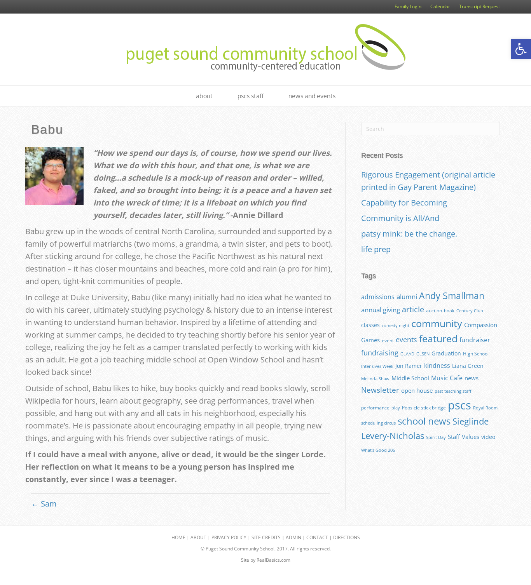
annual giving (380, 309)
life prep (376, 249)
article (413, 309)
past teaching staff (453, 391)
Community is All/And (400, 218)
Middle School (410, 378)
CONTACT (317, 537)
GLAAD (407, 354)
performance (375, 407)
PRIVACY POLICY (228, 537)
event (388, 340)
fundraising (379, 352)
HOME (178, 537)
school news (424, 421)
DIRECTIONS (346, 537)
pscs (459, 405)
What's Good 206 (378, 450)
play (395, 408)
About (204, 96)
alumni (407, 296)
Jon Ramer (408, 365)
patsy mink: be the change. (409, 233)
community (436, 323)
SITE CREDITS (266, 537)
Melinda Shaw (375, 378)
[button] (521, 49)
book (449, 310)
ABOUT (198, 537)
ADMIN (293, 537)
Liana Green (468, 365)
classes (370, 325)
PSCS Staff (251, 96)
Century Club (469, 310)
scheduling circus (378, 423)
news (472, 378)
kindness (437, 365)
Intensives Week (377, 366)
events (406, 339)
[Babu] (54, 175)
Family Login (408, 6)
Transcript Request (479, 6)
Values (470, 436)
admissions (378, 296)
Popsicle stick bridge (424, 407)
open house (417, 390)
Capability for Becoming (404, 202)
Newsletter (380, 390)
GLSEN (423, 354)
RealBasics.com (273, 560)
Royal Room (485, 408)
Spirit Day (436, 437)
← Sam (44, 503)
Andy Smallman (451, 295)
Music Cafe (447, 378)
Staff (454, 436)
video (488, 436)
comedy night (395, 325)
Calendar (440, 6)
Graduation (446, 353)
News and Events (311, 96)
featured (438, 338)
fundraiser (474, 340)
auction (434, 310)
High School (476, 353)
